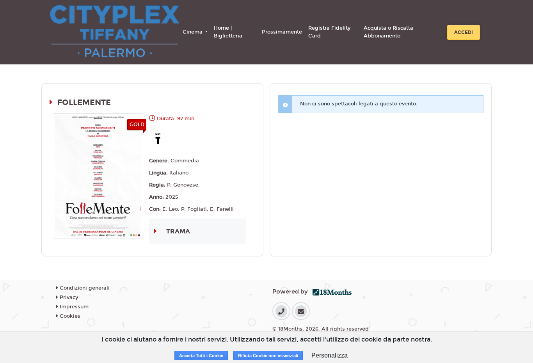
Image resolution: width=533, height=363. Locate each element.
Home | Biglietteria (228, 32)
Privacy (68, 297)
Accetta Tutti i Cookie (201, 355)
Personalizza (329, 355)
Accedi (463, 32)
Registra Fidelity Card (329, 32)
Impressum (73, 307)
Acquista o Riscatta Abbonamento (388, 32)
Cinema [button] (193, 32)
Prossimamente (282, 32)
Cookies (69, 316)
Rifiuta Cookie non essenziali (268, 355)
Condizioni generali (84, 288)
